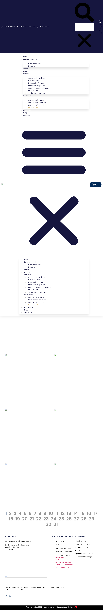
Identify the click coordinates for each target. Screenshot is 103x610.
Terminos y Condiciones (64, 552)
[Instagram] (10, 596)
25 (61, 519)
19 (17, 519)
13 (69, 513)
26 (69, 519)
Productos (27, 110)
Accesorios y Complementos (39, 88)
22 (38, 519)
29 (91, 519)
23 (46, 519)
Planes (25, 71)
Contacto (26, 115)
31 (56, 524)
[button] (84, 13)
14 (75, 513)
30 (48, 524)
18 (11, 519)
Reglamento (60, 541)
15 (82, 513)
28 (84, 519)
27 (76, 519)
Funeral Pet (33, 108)
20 (25, 519)
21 (32, 519)
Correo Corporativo (63, 555)
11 (56, 513)
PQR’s (57, 545)
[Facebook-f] (6, 596)
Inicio (25, 57)
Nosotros (31, 66)
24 (53, 519)
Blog (25, 113)
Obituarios (27, 96)
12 (62, 513)
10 (50, 513)
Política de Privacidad (63, 548)
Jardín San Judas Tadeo (37, 93)
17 (95, 513)
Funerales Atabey (30, 59)
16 (89, 513)
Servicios (26, 74)
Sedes (25, 69)
